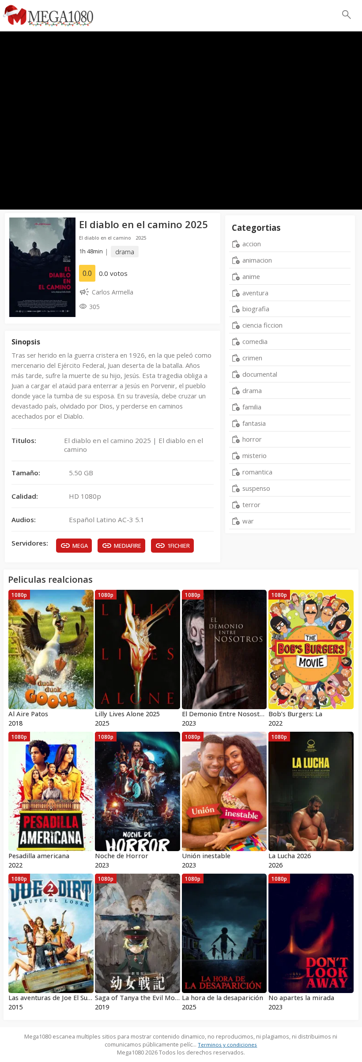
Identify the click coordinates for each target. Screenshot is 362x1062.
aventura (255, 292)
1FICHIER (178, 546)
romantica (257, 471)
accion (251, 243)
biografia (255, 308)
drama (124, 251)
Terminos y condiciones (227, 1044)
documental (259, 374)
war (248, 520)
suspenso (256, 488)
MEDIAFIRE (127, 546)
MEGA (80, 546)
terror (251, 504)
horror (252, 439)
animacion (257, 260)
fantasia (254, 423)
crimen (252, 357)
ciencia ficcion (262, 325)
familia (251, 406)
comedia (255, 341)
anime (251, 276)
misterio (254, 455)
